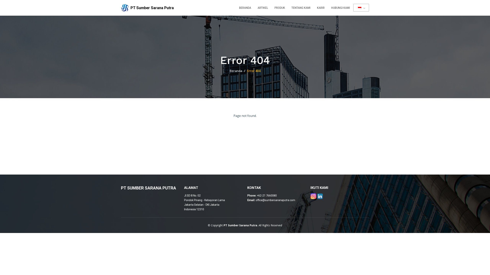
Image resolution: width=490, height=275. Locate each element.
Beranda (245, 7)
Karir (321, 7)
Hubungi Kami (340, 7)
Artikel (263, 7)
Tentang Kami (301, 7)
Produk (279, 7)
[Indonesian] (361, 7)
